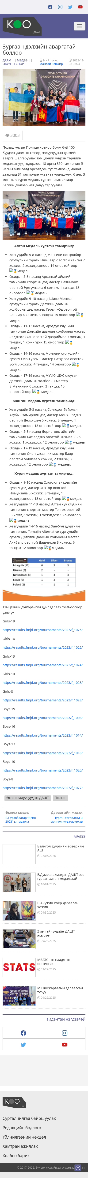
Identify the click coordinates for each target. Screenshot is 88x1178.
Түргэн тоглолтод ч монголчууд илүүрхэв (66, 817)
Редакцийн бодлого (22, 1128)
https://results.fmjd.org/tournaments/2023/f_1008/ (43, 717)
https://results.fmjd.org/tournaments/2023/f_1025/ (43, 647)
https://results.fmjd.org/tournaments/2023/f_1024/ (43, 665)
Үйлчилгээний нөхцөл (24, 1137)
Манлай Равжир (51, 64)
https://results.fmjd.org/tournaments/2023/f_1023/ (43, 682)
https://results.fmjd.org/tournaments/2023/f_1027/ (43, 788)
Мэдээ (22, 60)
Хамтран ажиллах (20, 1146)
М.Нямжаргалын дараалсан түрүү (60, 990)
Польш (60, 797)
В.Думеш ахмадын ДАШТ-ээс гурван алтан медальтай (60, 876)
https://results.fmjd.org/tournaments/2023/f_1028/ (43, 700)
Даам (7, 60)
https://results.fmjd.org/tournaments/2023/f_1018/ (43, 753)
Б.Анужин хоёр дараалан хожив (57, 905)
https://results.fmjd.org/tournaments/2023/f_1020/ (43, 770)
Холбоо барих (16, 1156)
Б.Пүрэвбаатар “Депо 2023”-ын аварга (20, 817)
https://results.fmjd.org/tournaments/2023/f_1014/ (43, 735)
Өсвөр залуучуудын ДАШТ (27, 797)
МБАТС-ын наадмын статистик (53, 961)
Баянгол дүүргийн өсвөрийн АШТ (60, 848)
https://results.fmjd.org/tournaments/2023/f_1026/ (43, 630)
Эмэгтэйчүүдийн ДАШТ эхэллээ (56, 933)
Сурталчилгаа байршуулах (29, 1118)
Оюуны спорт (14, 64)
